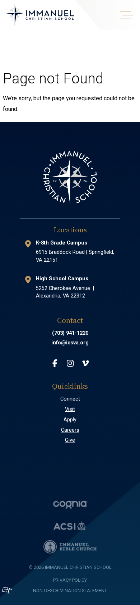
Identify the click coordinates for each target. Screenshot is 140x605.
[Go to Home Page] (40, 15)
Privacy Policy (70, 580)
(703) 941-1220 (70, 333)
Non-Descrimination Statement (70, 590)
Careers (70, 430)
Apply (70, 420)
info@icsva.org (70, 343)
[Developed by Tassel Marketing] (7, 590)
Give (70, 440)
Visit (70, 409)
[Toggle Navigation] (125, 15)
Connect (70, 399)
